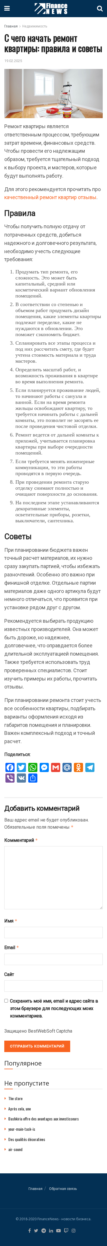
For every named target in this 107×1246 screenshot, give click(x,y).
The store (15, 1098)
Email (11, 947)
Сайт (9, 974)
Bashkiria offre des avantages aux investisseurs (43, 1119)
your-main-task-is (21, 1129)
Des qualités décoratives (26, 1139)
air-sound (15, 1149)
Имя (10, 921)
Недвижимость (34, 26)
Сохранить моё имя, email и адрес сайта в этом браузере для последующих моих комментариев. (54, 1008)
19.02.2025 (13, 61)
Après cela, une (19, 1109)
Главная (11, 26)
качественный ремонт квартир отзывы (50, 197)
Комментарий (21, 840)
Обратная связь (63, 1189)
